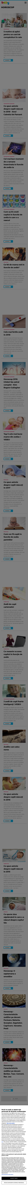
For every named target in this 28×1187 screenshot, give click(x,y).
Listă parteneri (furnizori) (7, 1174)
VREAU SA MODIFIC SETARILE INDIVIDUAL (14, 1182)
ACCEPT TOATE (14, 1178)
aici (2, 1141)
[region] (14, 1146)
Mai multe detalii (11, 1123)
